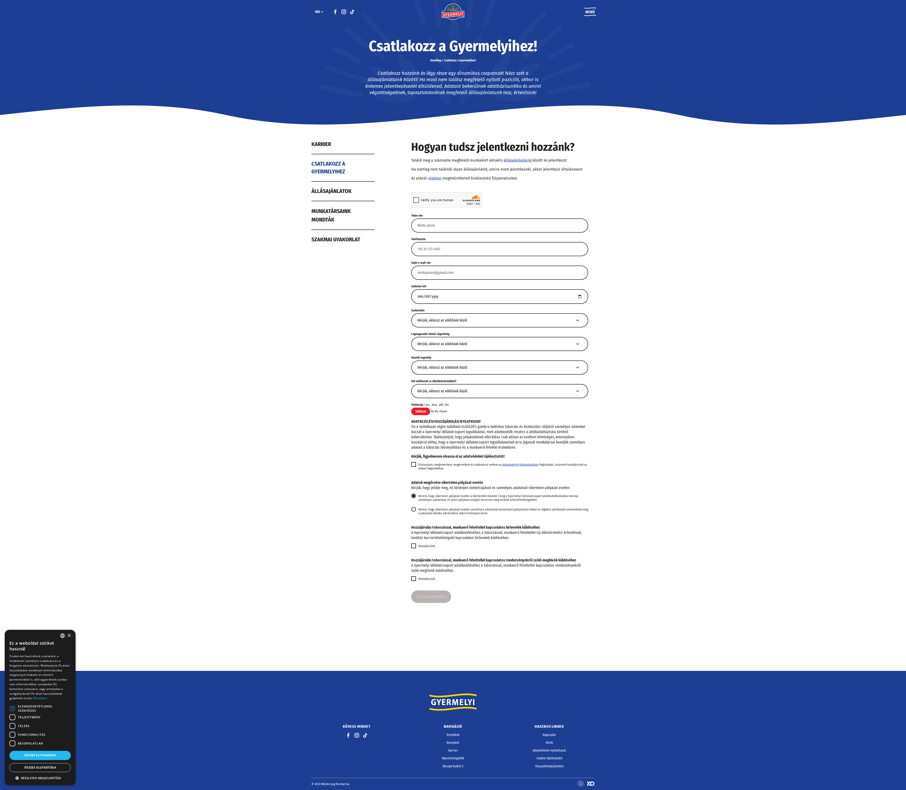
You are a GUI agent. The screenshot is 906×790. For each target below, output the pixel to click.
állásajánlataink (518, 160)
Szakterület (417, 310)
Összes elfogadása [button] (40, 755)
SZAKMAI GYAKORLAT (335, 239)
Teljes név (417, 215)
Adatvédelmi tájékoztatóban (520, 464)
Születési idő (418, 286)
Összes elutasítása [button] (40, 767)
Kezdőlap (435, 60)
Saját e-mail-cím (421, 262)
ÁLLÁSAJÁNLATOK (331, 191)
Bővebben (40, 698)
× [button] (69, 635)
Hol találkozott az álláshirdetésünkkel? (433, 381)
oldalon (434, 178)
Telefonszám (418, 239)
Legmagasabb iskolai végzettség (430, 334)
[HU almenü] (322, 11)
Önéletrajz (430, 404)
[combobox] (62, 635)
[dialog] (40, 707)
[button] (40, 778)
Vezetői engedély (421, 357)
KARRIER (321, 144)
